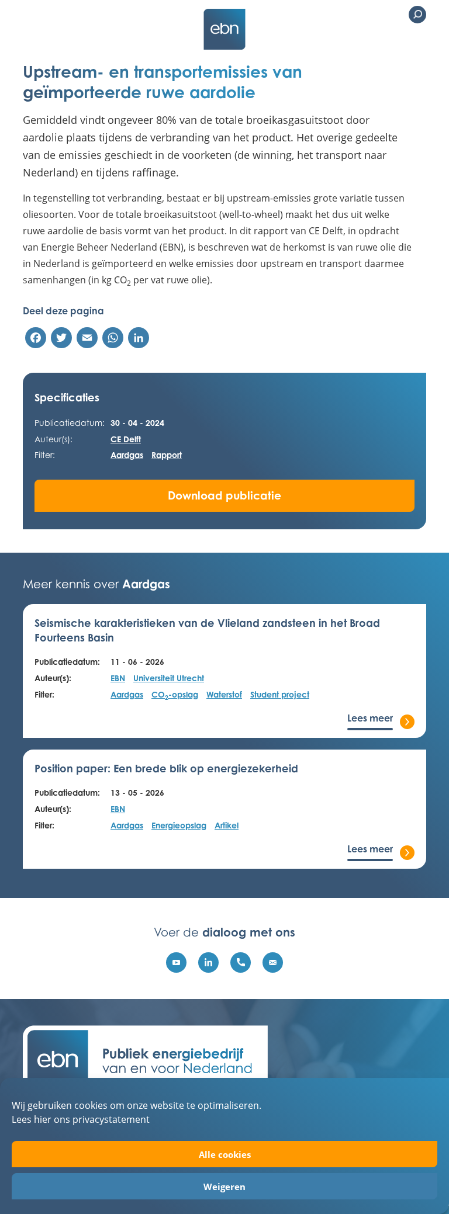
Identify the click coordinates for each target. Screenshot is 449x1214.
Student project (279, 694)
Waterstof (224, 694)
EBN (117, 678)
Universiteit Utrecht (168, 678)
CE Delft (125, 439)
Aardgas (126, 455)
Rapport (166, 455)
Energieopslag (178, 825)
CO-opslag (174, 695)
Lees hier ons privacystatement (81, 1119)
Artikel (227, 825)
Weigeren (224, 1186)
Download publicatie (224, 495)
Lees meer (370, 718)
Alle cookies (225, 1154)
